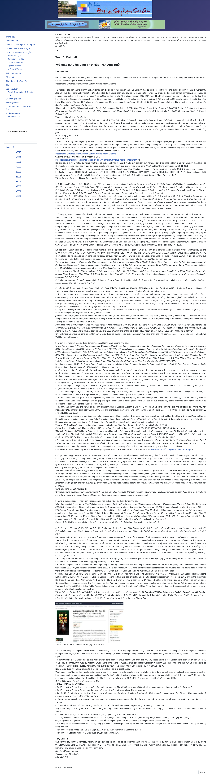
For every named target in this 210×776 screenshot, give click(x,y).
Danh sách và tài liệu (16, 59)
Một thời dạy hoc (14, 66)
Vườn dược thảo (14, 116)
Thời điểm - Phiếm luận (16, 81)
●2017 (18, 186)
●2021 (18, 167)
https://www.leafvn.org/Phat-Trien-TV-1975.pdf (171, 449)
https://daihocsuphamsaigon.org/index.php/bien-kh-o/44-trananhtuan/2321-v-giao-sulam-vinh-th (97, 160)
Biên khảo (10, 77)
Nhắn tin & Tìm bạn (15, 69)
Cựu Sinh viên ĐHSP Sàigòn (18, 52)
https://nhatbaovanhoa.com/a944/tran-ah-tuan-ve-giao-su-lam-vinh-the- (86, 154)
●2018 (18, 181)
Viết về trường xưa (15, 55)
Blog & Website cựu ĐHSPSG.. (17, 131)
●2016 (18, 191)
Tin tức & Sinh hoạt (15, 62)
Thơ (7, 85)
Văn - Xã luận (12, 89)
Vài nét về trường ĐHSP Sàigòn (20, 44)
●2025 (18, 152)
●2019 (18, 177)
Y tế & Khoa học (13, 113)
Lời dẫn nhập (12, 40)
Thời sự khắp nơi (13, 73)
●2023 (18, 157)
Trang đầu (10, 37)
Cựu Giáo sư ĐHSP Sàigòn (18, 48)
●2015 (18, 196)
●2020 (18, 172)
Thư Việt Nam (12, 102)
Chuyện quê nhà (13, 99)
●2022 (18, 162)
